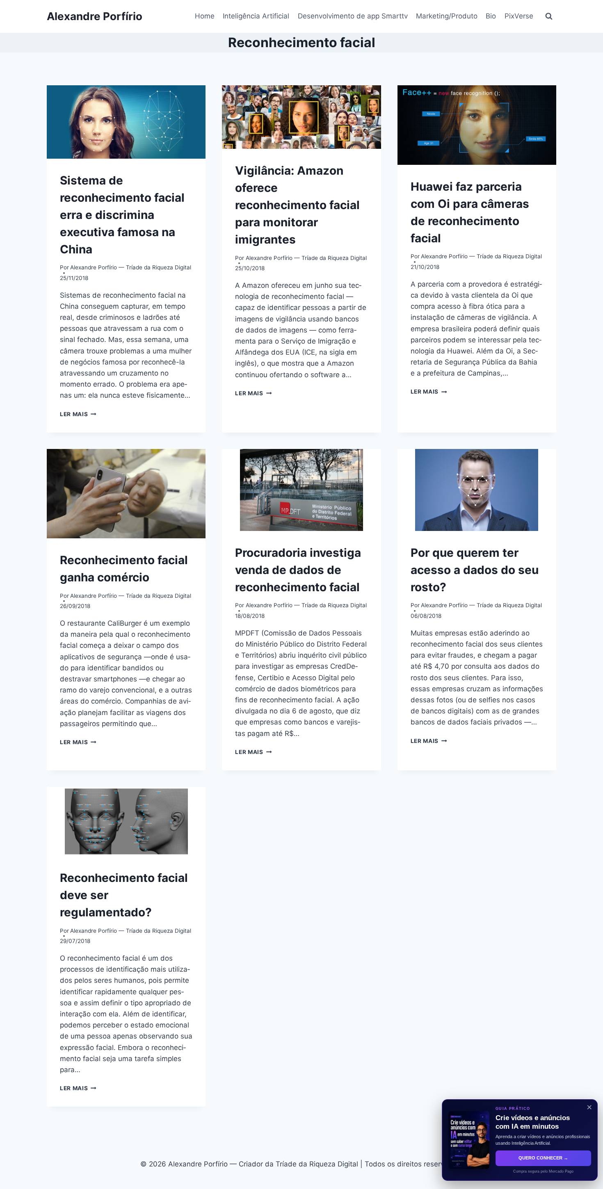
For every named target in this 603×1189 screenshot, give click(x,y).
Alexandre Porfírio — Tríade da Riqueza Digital (130, 267)
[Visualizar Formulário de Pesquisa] (548, 16)
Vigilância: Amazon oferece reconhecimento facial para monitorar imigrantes (297, 205)
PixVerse (519, 16)
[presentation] (126, 122)
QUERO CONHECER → (540, 1157)
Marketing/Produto (446, 16)
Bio (491, 16)
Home (205, 16)
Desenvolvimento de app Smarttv (353, 16)
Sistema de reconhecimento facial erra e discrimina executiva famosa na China (122, 214)
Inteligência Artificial (256, 16)
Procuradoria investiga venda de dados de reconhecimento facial (298, 570)
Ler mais (78, 414)
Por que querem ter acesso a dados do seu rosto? (475, 570)
